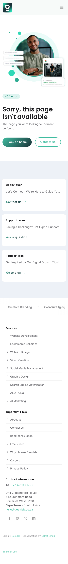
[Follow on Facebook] (9, 519)
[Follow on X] (25, 519)
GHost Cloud (48, 535)
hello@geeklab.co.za (19, 509)
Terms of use (10, 551)
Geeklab (16, 535)
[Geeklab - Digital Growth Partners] (7, 7)
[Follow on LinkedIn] (34, 519)
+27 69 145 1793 (22, 485)
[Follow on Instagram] (18, 519)
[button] (61, 7)
